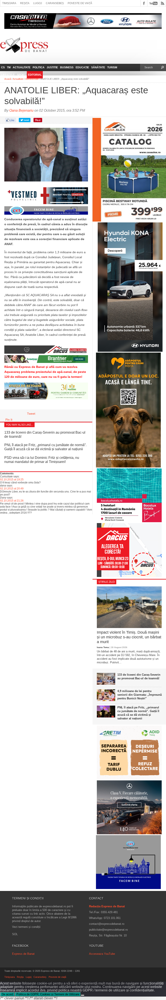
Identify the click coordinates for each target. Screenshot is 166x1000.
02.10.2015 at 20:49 (12, 488)
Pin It (8, 419)
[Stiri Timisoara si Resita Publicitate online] (46, 352)
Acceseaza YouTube (102, 953)
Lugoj (37, 3)
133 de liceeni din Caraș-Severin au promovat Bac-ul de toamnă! (138, 676)
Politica (39, 67)
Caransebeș (55, 3)
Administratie (32, 79)
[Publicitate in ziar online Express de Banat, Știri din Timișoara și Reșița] (46, 214)
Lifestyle (8, 74)
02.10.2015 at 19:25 (12, 479)
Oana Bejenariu (21, 110)
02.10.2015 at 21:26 (12, 500)
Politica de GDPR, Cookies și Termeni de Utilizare (47, 994)
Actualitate (21, 67)
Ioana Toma (103, 647)
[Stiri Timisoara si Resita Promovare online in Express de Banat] (46, 398)
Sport (21, 74)
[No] (82, 995)
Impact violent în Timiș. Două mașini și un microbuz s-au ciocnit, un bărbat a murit (129, 637)
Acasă (7, 79)
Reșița (24, 3)
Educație (82, 67)
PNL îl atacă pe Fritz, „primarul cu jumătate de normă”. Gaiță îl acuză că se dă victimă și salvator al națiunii (138, 713)
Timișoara (9, 3)
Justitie (52, 67)
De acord (7, 994)
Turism (112, 67)
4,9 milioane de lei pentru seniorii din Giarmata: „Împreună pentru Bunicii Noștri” (139, 694)
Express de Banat (23, 953)
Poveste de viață (80, 3)
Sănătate (98, 67)
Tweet (31, 413)
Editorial (35, 74)
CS (3, 67)
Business (66, 67)
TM (9, 67)
